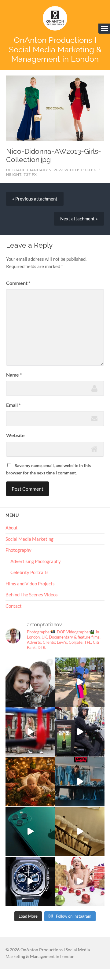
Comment (18, 283)
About (12, 527)
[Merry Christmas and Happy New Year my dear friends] (30, 781)
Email (13, 405)
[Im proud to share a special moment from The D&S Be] (30, 732)
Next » (79, 218)
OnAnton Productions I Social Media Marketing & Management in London (55, 49)
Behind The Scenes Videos (32, 594)
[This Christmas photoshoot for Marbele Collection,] (80, 881)
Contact (14, 606)
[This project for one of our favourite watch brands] (30, 881)
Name (14, 375)
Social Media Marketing (29, 539)
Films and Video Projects (30, 583)
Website (15, 435)
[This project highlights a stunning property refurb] (80, 831)
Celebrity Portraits (29, 572)
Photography (18, 550)
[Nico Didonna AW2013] (55, 108)
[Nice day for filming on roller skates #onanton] (80, 682)
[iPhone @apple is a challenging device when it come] (30, 831)
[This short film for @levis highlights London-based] (80, 781)
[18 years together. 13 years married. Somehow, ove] (30, 682)
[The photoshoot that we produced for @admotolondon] (80, 732)
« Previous (34, 198)
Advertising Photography (35, 561)
